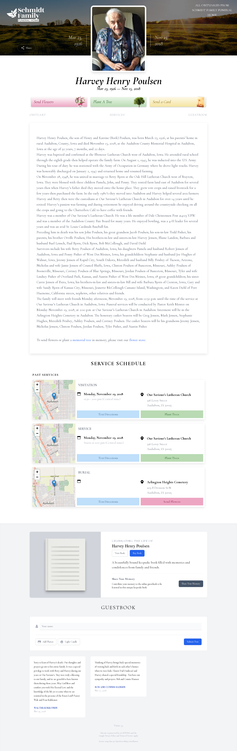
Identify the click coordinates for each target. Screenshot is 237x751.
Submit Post (193, 641)
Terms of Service (126, 736)
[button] (54, 396)
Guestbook (197, 115)
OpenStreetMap (121, 741)
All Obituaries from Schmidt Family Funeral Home (212, 10)
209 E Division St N (159, 488)
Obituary (38, 115)
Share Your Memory (191, 583)
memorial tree (82, 340)
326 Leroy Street (157, 400)
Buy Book (137, 553)
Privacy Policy (110, 736)
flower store (137, 340)
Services (117, 115)
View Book (120, 553)
